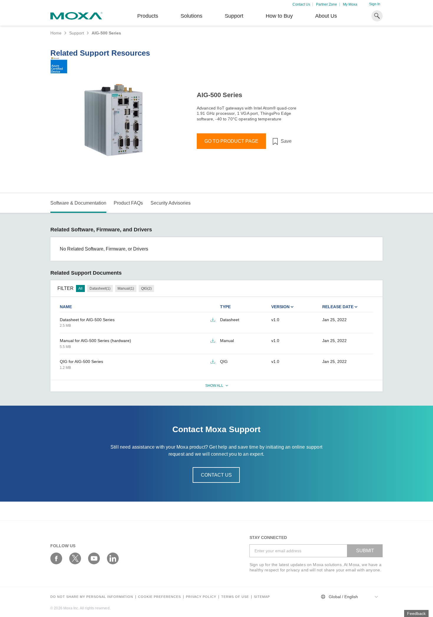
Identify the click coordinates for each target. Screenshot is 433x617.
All (80, 288)
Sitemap (262, 596)
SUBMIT (365, 550)
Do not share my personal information (91, 596)
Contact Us (301, 4)
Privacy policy (201, 596)
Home (56, 33)
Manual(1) (126, 288)
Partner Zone (326, 4)
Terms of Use (235, 596)
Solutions (191, 16)
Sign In (374, 4)
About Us (326, 16)
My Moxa (350, 4)
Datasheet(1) (100, 288)
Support (234, 16)
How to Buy (279, 16)
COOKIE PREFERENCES (159, 596)
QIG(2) (146, 288)
